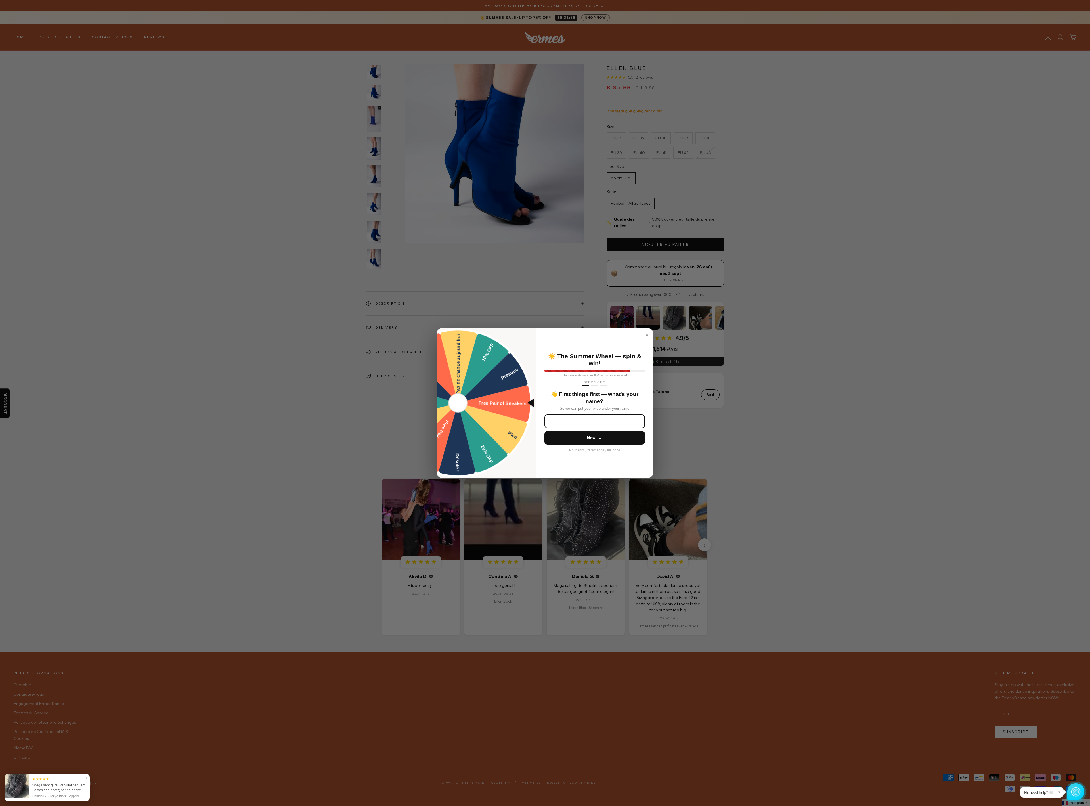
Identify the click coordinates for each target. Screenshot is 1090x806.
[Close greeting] (1059, 792)
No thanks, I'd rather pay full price (594, 450)
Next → (594, 437)
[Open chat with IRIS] (1075, 791)
